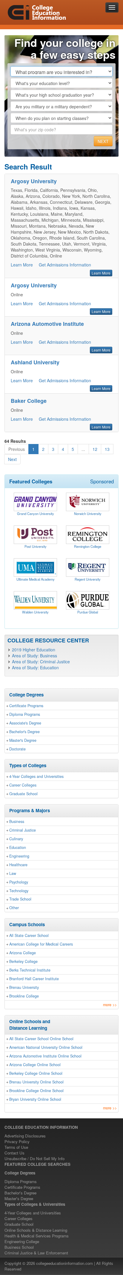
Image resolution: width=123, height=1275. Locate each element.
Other (14, 907)
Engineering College (21, 1241)
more (110, 1004)
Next (12, 459)
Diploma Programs (24, 714)
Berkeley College (23, 961)
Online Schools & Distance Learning (35, 1230)
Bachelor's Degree (24, 731)
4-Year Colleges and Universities (36, 776)
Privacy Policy (17, 1141)
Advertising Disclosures (25, 1136)
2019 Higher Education (33, 650)
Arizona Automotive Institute (47, 324)
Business (16, 821)
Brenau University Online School (36, 1082)
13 (107, 449)
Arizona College (22, 952)
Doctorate (17, 749)
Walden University (35, 612)
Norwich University (88, 513)
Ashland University (35, 362)
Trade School (20, 899)
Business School (19, 1247)
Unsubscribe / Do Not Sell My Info (34, 1158)
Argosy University (34, 181)
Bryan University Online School (35, 1099)
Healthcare (18, 864)
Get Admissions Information (65, 265)
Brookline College (24, 996)
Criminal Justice (22, 830)
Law (12, 873)
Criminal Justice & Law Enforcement (36, 1253)
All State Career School (29, 935)
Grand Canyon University (35, 513)
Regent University (88, 579)
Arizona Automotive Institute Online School (45, 1056)
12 (95, 449)
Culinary (16, 838)
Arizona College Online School (35, 1064)
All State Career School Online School (41, 1038)
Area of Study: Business (34, 656)
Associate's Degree (25, 723)
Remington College (87, 546)
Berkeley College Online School (35, 1073)
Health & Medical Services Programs (36, 1236)
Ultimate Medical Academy (35, 579)
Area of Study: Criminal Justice (41, 662)
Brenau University (24, 987)
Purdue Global (87, 612)
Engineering (19, 856)
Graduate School (23, 793)
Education (17, 847)
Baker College (29, 401)
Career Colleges (22, 785)
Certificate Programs (26, 705)
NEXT (103, 141)
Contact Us (14, 1153)
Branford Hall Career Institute (34, 978)
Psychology (18, 882)
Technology (18, 890)
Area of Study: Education (35, 667)
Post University (35, 546)
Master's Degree (22, 740)
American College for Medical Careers (41, 944)
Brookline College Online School (36, 1090)
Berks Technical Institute (29, 970)
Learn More (22, 265)
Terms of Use (16, 1147)
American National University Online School (45, 1047)
